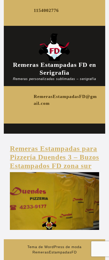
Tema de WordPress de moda (54, 247)
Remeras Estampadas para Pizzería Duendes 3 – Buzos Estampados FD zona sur (54, 157)
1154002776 (46, 10)
